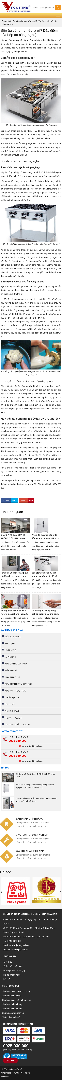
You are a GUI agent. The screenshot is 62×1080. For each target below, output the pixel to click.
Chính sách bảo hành (12, 1008)
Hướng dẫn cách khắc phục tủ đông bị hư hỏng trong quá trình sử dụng (14, 576)
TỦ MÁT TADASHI (13, 718)
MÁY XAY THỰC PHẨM (15, 691)
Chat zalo (10, 1060)
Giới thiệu (7, 962)
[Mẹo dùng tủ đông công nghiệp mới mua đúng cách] (46, 601)
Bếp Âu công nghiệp (10, 40)
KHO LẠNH (10, 643)
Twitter (14, 500)
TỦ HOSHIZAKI (12, 711)
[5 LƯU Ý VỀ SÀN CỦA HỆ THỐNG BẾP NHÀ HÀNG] (15, 525)
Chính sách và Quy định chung (16, 991)
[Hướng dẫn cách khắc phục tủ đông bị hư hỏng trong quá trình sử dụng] (15, 563)
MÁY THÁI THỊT (12, 677)
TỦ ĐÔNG (10, 704)
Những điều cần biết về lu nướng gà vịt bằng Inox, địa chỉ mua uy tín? (14, 613)
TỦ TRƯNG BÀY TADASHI (17, 724)
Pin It (31, 500)
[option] (15, 891)
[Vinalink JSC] (16, 6)
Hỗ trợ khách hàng (11, 975)
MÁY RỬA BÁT (12, 670)
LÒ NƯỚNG (10, 650)
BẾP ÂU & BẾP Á (13, 637)
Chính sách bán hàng (12, 1004)
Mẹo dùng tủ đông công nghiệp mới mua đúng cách (45, 612)
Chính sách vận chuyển (13, 1013)
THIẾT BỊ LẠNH (12, 697)
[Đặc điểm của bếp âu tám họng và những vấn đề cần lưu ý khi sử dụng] (46, 563)
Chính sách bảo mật (12, 966)
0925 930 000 (17, 740)
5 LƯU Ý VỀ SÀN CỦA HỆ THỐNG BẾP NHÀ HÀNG (13, 536)
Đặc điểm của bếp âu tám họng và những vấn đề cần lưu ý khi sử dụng (45, 576)
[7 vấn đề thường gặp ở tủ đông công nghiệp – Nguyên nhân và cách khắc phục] (46, 525)
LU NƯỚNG (10, 657)
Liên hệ (6, 979)
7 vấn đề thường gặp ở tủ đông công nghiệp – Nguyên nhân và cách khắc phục (46, 538)
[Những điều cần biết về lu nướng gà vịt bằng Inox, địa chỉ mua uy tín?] (15, 601)
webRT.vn (5, 1077)
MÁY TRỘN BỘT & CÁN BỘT (18, 684)
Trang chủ (6, 21)
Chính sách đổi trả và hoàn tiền (16, 1000)
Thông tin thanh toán (11, 1017)
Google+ (23, 500)
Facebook (6, 500)
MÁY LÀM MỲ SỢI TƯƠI (16, 664)
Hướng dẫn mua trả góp (14, 970)
